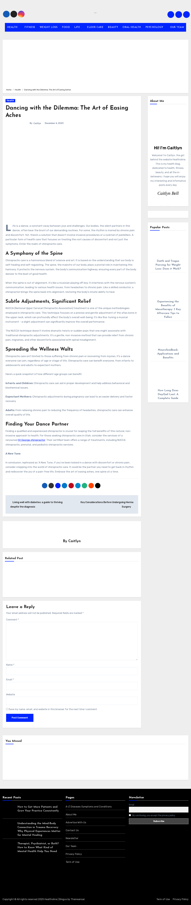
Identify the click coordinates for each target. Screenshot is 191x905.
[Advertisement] (96, 63)
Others (60, 763)
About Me (71, 814)
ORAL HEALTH (132, 27)
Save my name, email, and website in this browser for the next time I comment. (53, 709)
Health (10, 100)
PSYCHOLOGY (154, 27)
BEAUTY (113, 27)
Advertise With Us (76, 822)
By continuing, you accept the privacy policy (153, 815)
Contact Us (72, 830)
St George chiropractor (31, 439)
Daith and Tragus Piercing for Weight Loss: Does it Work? (168, 265)
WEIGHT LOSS (49, 27)
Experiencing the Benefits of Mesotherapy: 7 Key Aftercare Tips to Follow (168, 309)
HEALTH (13, 27)
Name (10, 664)
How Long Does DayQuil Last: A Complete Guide (168, 394)
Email (10, 679)
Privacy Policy (74, 854)
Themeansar (78, 899)
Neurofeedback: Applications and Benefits (168, 354)
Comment (12, 619)
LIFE (77, 27)
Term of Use (72, 862)
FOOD (66, 27)
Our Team (71, 846)
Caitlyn (37, 123)
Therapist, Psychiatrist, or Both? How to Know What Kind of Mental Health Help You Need (38, 847)
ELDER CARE (95, 27)
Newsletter (72, 838)
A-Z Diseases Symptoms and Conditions (89, 806)
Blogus (63, 899)
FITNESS (29, 27)
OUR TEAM (177, 27)
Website (10, 694)
